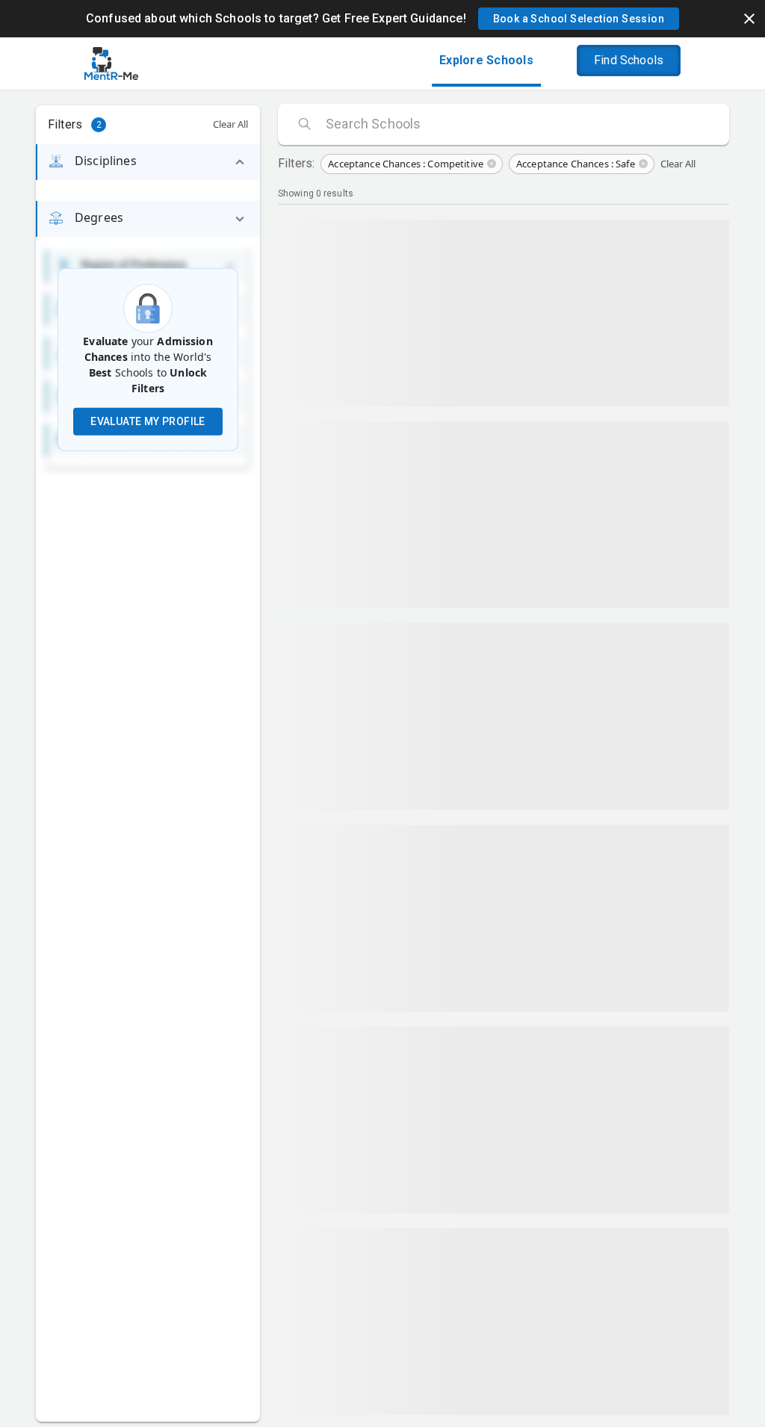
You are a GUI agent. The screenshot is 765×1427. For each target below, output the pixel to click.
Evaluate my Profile (147, 421)
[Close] (749, 18)
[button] (578, 18)
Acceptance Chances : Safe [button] (575, 163)
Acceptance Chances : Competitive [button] (405, 163)
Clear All (230, 124)
